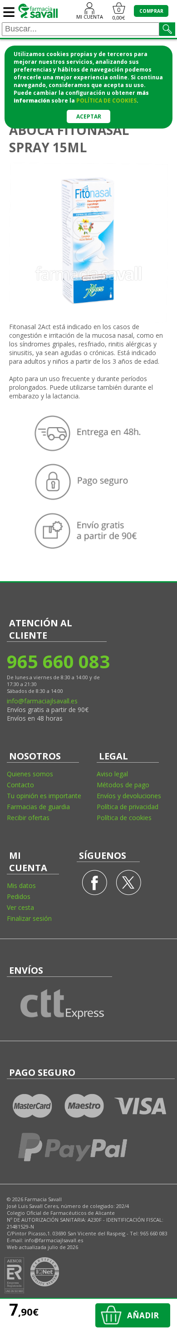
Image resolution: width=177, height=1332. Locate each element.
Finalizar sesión (29, 918)
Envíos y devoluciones (129, 795)
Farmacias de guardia (38, 806)
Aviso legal (112, 773)
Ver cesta (20, 907)
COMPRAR (151, 11)
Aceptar (88, 116)
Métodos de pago (123, 784)
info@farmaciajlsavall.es (42, 701)
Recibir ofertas (28, 817)
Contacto (20, 784)
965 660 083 (58, 661)
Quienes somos (30, 773)
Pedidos (18, 896)
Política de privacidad (127, 806)
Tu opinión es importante (44, 795)
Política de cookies (124, 817)
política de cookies (106, 100)
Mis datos (21, 885)
